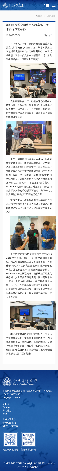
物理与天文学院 (10, 426)
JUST (5, 413)
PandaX (6, 407)
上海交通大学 (9, 419)
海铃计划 (7, 410)
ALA (24, 466)
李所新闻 (51, 16)
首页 (40, 16)
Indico (6, 404)
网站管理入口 (34, 466)
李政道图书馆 (9, 422)
